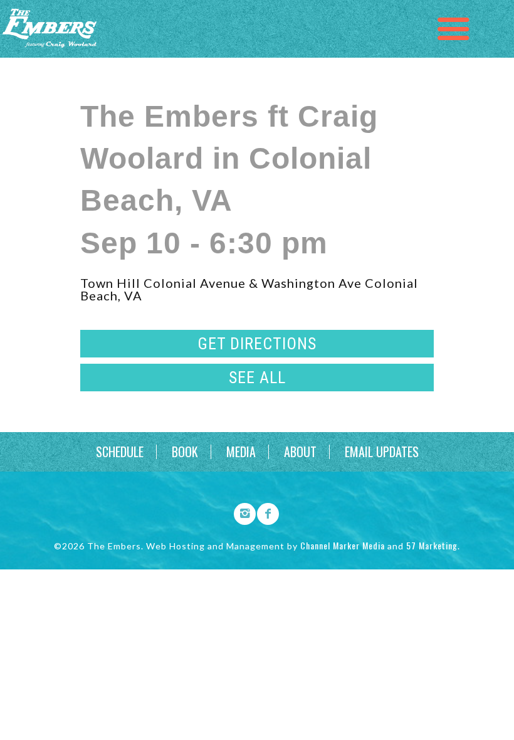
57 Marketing (432, 545)
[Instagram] (241, 512)
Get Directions (257, 343)
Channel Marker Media (342, 545)
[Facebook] (264, 512)
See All (257, 377)
